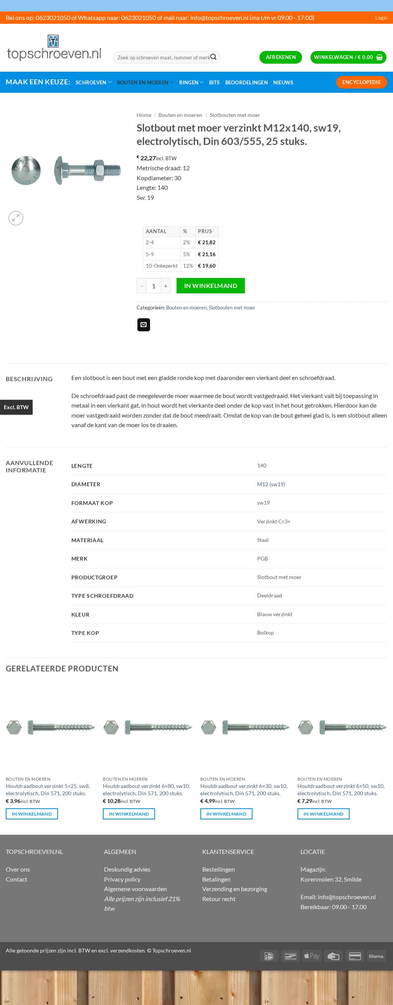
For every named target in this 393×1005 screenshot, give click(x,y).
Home (144, 115)
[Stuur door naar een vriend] (143, 324)
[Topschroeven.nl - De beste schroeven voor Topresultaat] (54, 47)
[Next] (387, 758)
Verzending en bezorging (234, 888)
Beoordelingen (246, 82)
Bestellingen (218, 869)
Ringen (189, 82)
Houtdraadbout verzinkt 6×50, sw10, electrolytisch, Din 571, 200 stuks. (341, 789)
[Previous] (6, 758)
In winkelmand (210, 285)
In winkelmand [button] (32, 813)
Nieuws (283, 82)
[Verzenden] (213, 57)
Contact (16, 879)
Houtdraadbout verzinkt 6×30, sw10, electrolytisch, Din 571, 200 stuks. (243, 789)
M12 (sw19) (271, 484)
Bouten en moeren (142, 82)
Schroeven (91, 82)
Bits (214, 82)
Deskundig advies (127, 869)
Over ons (18, 869)
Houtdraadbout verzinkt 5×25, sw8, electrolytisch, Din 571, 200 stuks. (48, 789)
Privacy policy (122, 879)
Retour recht (219, 898)
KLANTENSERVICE (228, 851)
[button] (381, 17)
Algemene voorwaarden (135, 888)
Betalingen (216, 879)
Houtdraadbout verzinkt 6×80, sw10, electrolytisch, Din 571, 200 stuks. (146, 789)
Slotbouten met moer (235, 115)
